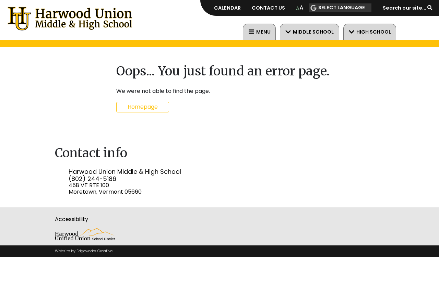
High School (373, 31)
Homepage (143, 107)
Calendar (227, 7)
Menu (263, 31)
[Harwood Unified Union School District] (85, 238)
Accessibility (71, 219)
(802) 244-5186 (92, 178)
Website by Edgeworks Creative (83, 251)
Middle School (313, 31)
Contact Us (268, 7)
